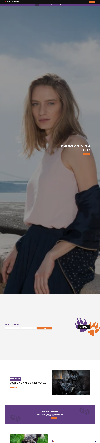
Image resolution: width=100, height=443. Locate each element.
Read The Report (13, 154)
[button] (85, 2)
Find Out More (13, 387)
